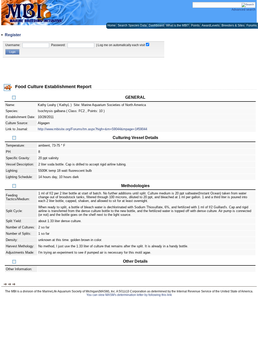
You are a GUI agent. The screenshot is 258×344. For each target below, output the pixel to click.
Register (13, 35)
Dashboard (156, 25)
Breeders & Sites (232, 25)
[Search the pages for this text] (248, 4)
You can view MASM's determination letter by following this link (129, 295)
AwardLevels (210, 25)
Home (111, 25)
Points (195, 25)
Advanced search (243, 9)
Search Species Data (132, 25)
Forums (251, 25)
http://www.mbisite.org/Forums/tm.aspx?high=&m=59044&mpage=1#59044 (92, 129)
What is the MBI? (177, 25)
